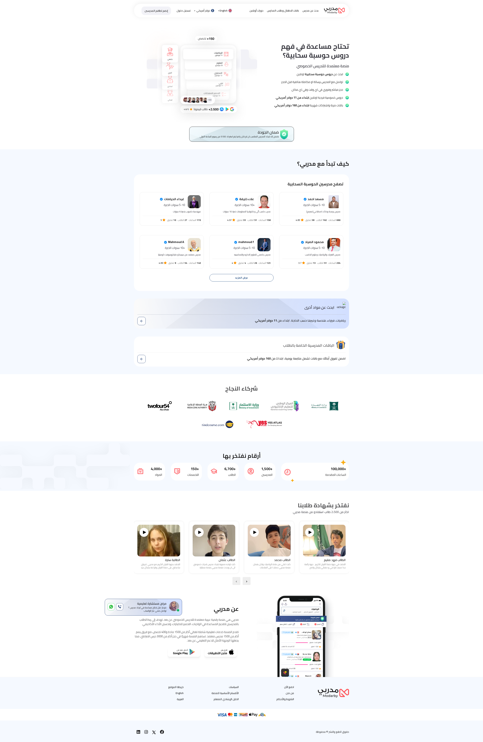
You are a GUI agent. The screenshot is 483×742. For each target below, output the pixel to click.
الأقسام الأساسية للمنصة (225, 693)
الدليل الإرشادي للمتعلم (226, 699)
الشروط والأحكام (285, 699)
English (224, 10)
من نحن (290, 693)
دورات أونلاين (256, 10)
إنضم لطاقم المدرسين (156, 10)
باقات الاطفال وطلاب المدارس (283, 10)
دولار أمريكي (203, 10)
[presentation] (247, 581)
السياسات (234, 687)
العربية (180, 699)
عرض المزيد (241, 277)
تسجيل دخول (184, 10)
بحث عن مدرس (310, 10)
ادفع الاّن (289, 687)
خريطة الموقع (176, 687)
